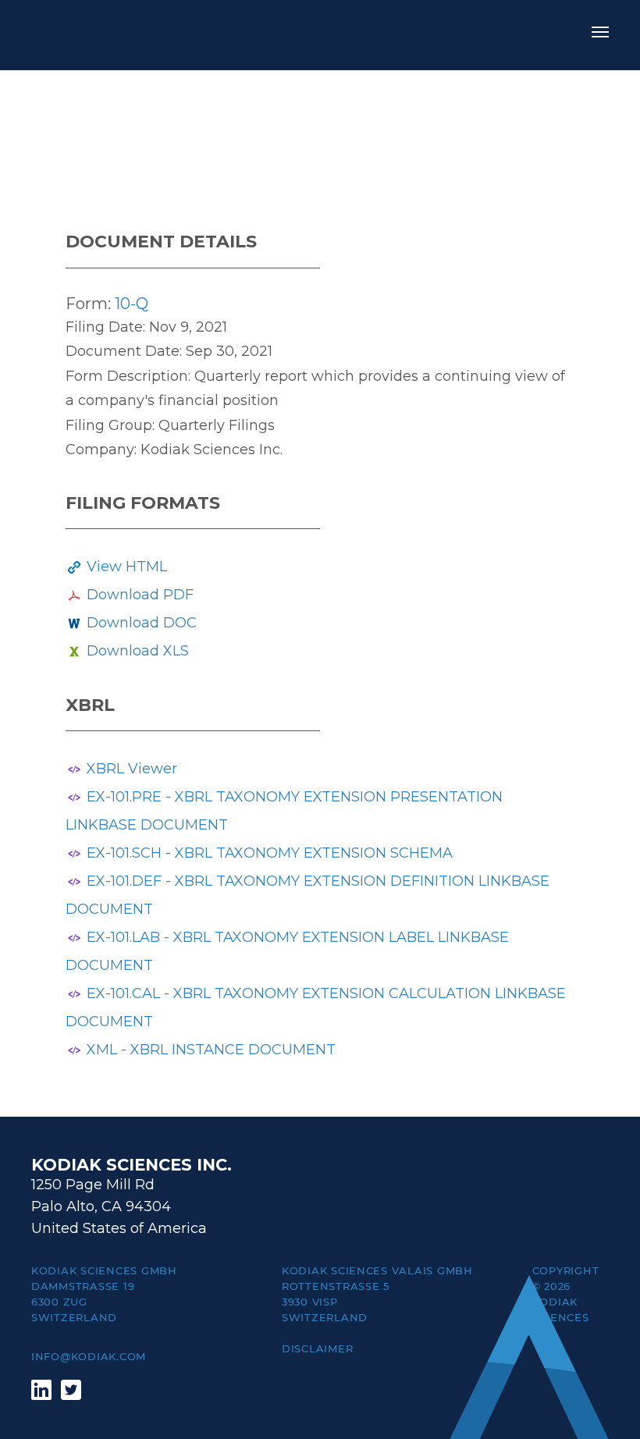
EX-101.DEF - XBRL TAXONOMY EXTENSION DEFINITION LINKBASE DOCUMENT (307, 895)
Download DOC (142, 622)
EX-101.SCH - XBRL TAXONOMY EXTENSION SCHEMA (270, 853)
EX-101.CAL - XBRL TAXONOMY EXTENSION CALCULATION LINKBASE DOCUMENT (316, 1007)
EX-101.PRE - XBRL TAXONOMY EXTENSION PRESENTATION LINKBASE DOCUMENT (284, 810)
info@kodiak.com (88, 1356)
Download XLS (138, 650)
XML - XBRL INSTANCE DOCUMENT (211, 1049)
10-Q (131, 303)
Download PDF (140, 594)
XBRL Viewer (132, 768)
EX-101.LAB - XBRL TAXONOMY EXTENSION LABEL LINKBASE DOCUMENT (287, 951)
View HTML (127, 566)
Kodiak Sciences (101, 35)
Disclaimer (317, 1348)
